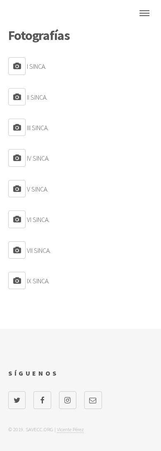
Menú (144, 13)
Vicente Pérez (70, 429)
